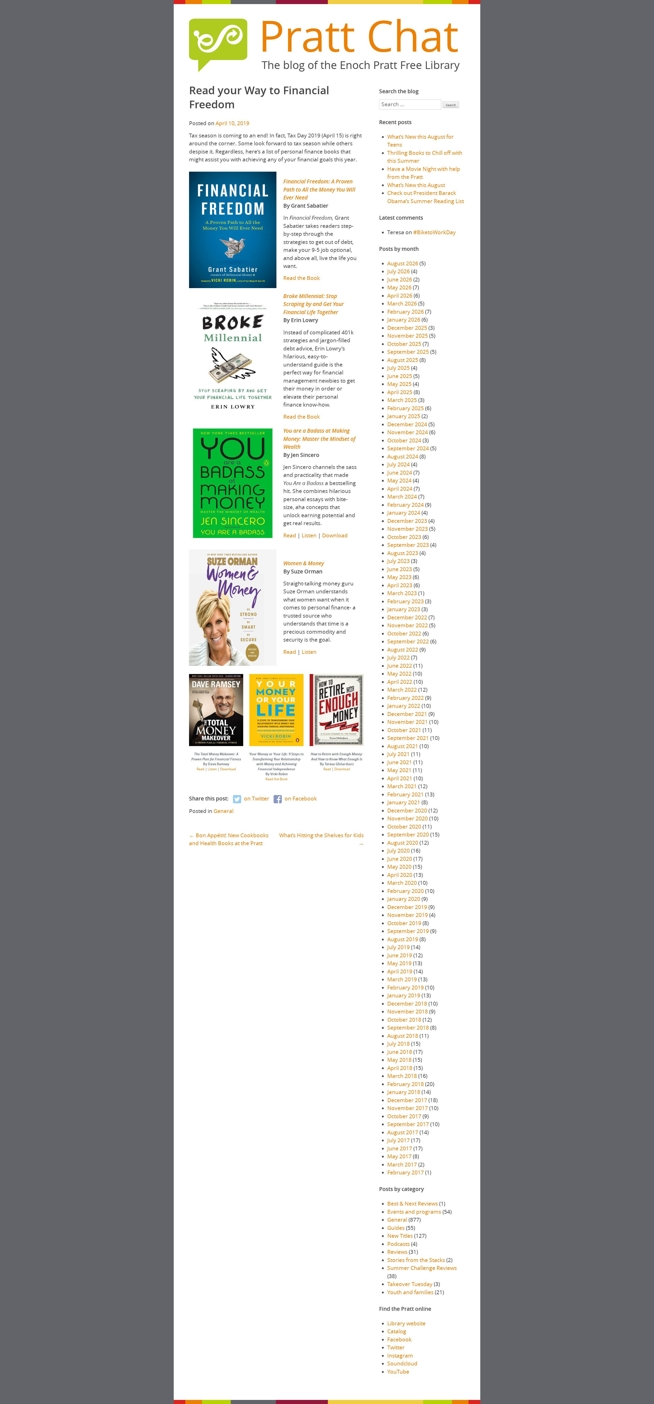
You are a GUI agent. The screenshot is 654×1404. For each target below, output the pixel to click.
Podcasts (398, 1243)
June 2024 (399, 472)
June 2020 (399, 858)
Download (335, 535)
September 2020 (408, 834)
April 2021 (399, 778)
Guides (396, 1227)
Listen (309, 535)
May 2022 (399, 673)
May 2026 (399, 287)
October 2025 (404, 343)
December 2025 (407, 327)
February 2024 (405, 504)
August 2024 (402, 456)
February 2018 (405, 1084)
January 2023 (403, 609)
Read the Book (301, 277)
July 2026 (398, 271)
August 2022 (402, 649)
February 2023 (405, 601)
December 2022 (407, 617)
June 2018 (399, 1051)
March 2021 (402, 786)
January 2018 (403, 1091)
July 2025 (398, 367)
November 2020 (407, 818)
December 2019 (407, 907)
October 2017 (404, 1116)
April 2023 (399, 585)
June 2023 (399, 569)
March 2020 (402, 882)
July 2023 (398, 560)
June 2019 (399, 955)
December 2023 (407, 520)
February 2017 (405, 1172)
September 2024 (408, 448)
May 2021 (399, 770)
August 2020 (402, 842)
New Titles (400, 1235)
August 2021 (402, 746)
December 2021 (407, 713)
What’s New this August (416, 184)
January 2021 (403, 802)
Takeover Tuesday (410, 1284)
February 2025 (405, 408)
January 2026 (403, 319)
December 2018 (407, 1003)
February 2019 (405, 987)
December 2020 (407, 810)
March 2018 (402, 1075)
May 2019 (399, 963)
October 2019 (404, 923)
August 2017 (402, 1132)
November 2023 (407, 528)
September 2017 (408, 1124)
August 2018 (402, 1035)
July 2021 (398, 754)
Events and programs (414, 1211)
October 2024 (404, 440)
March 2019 (402, 979)
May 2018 (399, 1059)
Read (289, 535)
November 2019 (407, 914)
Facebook (399, 1339)
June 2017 (399, 1148)
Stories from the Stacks (416, 1260)
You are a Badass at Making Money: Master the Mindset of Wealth (319, 438)
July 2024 (398, 464)
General (223, 811)
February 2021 (405, 794)
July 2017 (398, 1140)
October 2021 (404, 730)
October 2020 (404, 826)
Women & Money (303, 563)
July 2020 (398, 850)
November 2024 (407, 432)
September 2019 (408, 931)
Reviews (397, 1251)
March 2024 (402, 496)
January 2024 (403, 512)
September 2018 (408, 1027)
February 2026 (405, 311)
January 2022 (403, 705)
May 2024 (399, 480)
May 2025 (399, 383)
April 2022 (399, 681)
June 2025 (399, 376)
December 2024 (407, 424)
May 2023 (399, 577)
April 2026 (399, 295)
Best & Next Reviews (412, 1203)
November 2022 (407, 625)
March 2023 (402, 593)
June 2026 (399, 279)
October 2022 (404, 633)
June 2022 (399, 665)
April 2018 (399, 1067)
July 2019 (398, 947)
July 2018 (398, 1043)
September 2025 (408, 351)
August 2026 (402, 263)
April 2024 (399, 488)
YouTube (398, 1371)
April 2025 (399, 392)
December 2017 (407, 1100)
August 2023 (402, 553)
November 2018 (407, 1011)
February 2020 (405, 890)
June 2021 (399, 762)
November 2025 (407, 335)
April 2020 (399, 874)
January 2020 (403, 898)
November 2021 (407, 721)
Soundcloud (402, 1363)
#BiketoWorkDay (434, 232)
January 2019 (403, 995)
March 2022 (402, 689)
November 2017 (407, 1108)
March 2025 (402, 400)
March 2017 (402, 1164)
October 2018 (404, 1019)
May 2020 (399, 866)
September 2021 (408, 737)
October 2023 (404, 536)
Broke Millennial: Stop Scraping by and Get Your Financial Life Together (313, 304)
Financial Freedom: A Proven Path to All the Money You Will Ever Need (319, 189)
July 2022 (398, 657)
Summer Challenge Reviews (422, 1267)
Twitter (396, 1347)
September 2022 (408, 641)
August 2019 (402, 939)
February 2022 (405, 697)
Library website (406, 1323)
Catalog (396, 1331)
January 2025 (403, 416)
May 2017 (399, 1156)
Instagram (400, 1355)
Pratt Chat (359, 35)
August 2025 (402, 359)
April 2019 (399, 971)
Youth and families (410, 1292)
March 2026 (402, 303)
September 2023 (408, 544)
